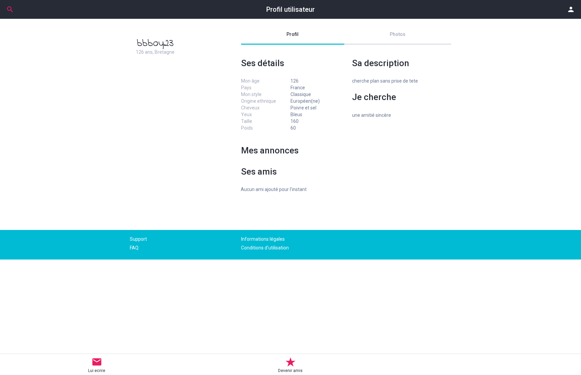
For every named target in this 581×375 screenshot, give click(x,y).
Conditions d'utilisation (265, 247)
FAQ (134, 247)
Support (138, 239)
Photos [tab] (397, 34)
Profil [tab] (292, 34)
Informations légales (263, 239)
